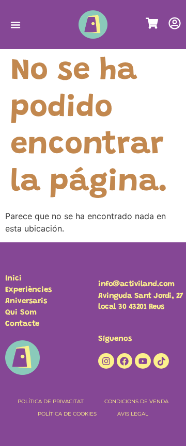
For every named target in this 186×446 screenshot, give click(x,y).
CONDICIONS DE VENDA (136, 401)
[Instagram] (106, 361)
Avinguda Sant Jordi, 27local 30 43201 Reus (140, 301)
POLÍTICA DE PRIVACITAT (51, 401)
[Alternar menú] (15, 25)
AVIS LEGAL (132, 413)
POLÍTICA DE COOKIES (67, 413)
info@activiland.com (136, 284)
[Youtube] (143, 361)
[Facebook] (125, 361)
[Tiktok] (161, 361)
